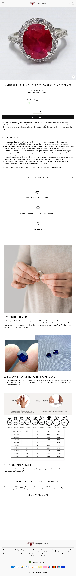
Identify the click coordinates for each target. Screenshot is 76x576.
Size (37, 107)
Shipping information (38, 177)
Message (38, 173)
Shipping (30, 92)
